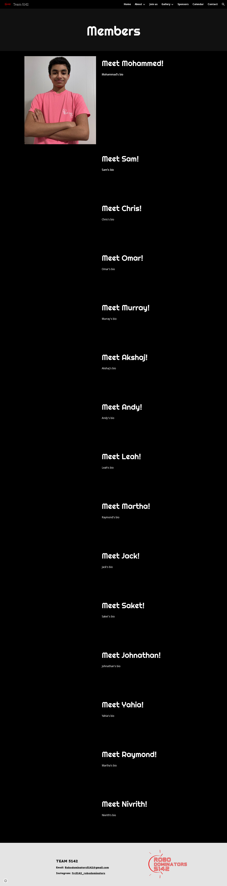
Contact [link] (213, 4)
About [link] (138, 4)
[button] (223, 4)
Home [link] (127, 4)
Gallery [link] (166, 4)
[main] (113, 30)
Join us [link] (153, 4)
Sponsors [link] (183, 4)
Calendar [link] (198, 4)
